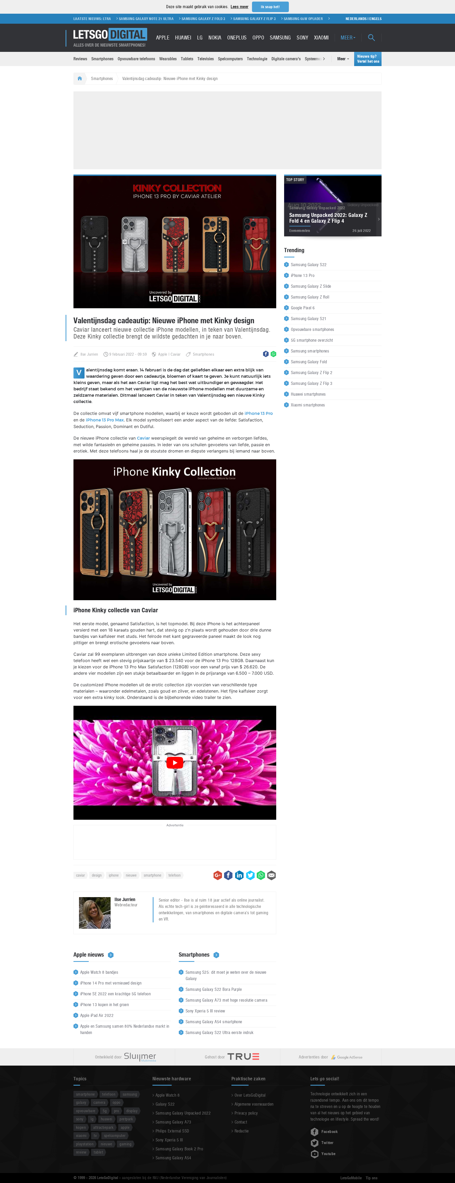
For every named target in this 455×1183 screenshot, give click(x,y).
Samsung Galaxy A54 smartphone (214, 1021)
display (131, 1111)
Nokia (215, 37)
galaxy (81, 1102)
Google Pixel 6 (303, 307)
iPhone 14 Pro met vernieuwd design (110, 983)
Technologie (257, 58)
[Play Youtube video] (174, 763)
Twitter (327, 1142)
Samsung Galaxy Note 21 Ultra (110, 19)
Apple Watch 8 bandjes (99, 972)
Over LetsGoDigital (250, 1095)
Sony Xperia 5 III (169, 1139)
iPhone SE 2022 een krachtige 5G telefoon (115, 993)
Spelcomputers (230, 58)
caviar (80, 875)
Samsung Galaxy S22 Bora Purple (214, 989)
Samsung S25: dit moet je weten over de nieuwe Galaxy (226, 975)
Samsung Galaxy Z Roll (310, 297)
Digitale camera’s (286, 58)
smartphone (152, 875)
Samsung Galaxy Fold (309, 361)
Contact (241, 1122)
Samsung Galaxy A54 (173, 1157)
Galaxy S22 (165, 1104)
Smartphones (102, 58)
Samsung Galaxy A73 (173, 1122)
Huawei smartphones (308, 394)
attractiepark (103, 1127)
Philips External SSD (172, 1131)
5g (105, 1111)
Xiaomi (321, 37)
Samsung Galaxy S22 (309, 264)
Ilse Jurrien (89, 354)
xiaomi (81, 1135)
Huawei (183, 37)
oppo (117, 1102)
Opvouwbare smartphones (312, 329)
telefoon (175, 875)
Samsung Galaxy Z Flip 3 (218, 19)
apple (125, 1127)
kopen (81, 1127)
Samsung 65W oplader (267, 19)
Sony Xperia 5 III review (205, 1010)
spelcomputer (115, 1135)
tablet (98, 1152)
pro (116, 1111)
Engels (375, 19)
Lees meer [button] (239, 6)
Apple (162, 37)
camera (99, 1102)
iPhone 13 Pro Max (105, 420)
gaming (125, 1144)
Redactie (242, 1131)
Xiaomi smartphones (308, 404)
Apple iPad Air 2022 (96, 1015)
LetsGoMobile (351, 1178)
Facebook (330, 1131)
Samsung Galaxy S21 (309, 318)
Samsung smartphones (310, 351)
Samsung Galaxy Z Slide (311, 286)
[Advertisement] (227, 129)
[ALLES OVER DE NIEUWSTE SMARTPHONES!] (110, 34)
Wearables (168, 58)
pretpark (126, 1119)
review (81, 1152)
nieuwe (131, 875)
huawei (106, 1119)
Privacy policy (246, 1113)
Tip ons (372, 1178)
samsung (130, 1094)
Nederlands (356, 19)
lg (92, 1119)
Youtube (328, 1153)
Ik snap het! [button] (270, 6)
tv (95, 1135)
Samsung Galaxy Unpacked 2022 (183, 1113)
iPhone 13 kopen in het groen (104, 1004)
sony (79, 1119)
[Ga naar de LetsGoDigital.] (79, 78)
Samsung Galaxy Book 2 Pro (179, 1148)
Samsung (280, 37)
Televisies (205, 58)
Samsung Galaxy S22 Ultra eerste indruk (219, 1032)
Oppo (258, 37)
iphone (114, 875)
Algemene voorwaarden (254, 1104)
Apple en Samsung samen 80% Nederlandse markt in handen (124, 1029)
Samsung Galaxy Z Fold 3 (167, 19)
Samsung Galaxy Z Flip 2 (311, 372)
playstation (84, 1144)
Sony (302, 37)
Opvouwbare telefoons (136, 58)
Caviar (143, 438)
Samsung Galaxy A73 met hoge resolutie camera (226, 1000)
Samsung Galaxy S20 (313, 19)
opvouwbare (86, 1111)
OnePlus (236, 37)
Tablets (187, 58)
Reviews (80, 58)
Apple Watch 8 (168, 1095)
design (97, 875)
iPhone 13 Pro (259, 413)
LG (200, 37)
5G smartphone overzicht (312, 340)
